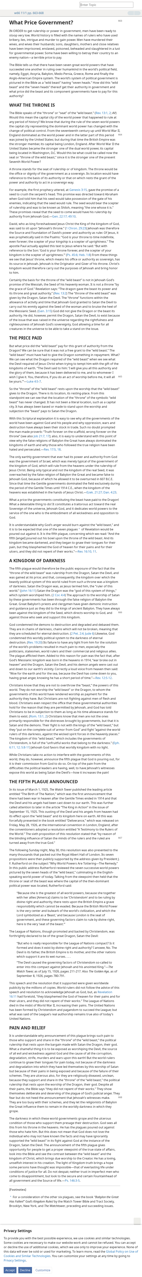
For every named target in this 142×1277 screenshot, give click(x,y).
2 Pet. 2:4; (77, 633)
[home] (5, 5)
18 (59, 449)
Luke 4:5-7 (34, 381)
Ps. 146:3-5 (72, 1180)
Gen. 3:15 (44, 311)
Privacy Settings (15, 1260)
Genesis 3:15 (78, 190)
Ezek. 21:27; (95, 492)
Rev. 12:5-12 (103, 678)
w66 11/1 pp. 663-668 (29, 13)
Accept (10, 1270)
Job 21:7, (39, 436)
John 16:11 (28, 591)
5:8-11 (25, 747)
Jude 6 (89, 633)
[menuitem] (5, 5)
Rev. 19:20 (35, 642)
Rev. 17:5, (50, 449)
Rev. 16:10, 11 (87, 551)
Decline (25, 1270)
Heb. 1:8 (84, 255)
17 (47, 436)
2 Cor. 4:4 (59, 595)
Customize (43, 1270)
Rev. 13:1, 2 (103, 113)
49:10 (71, 216)
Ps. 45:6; (72, 255)
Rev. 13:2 (60, 293)
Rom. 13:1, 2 (38, 716)
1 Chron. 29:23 (76, 228)
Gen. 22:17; (59, 216)
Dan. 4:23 (109, 492)
